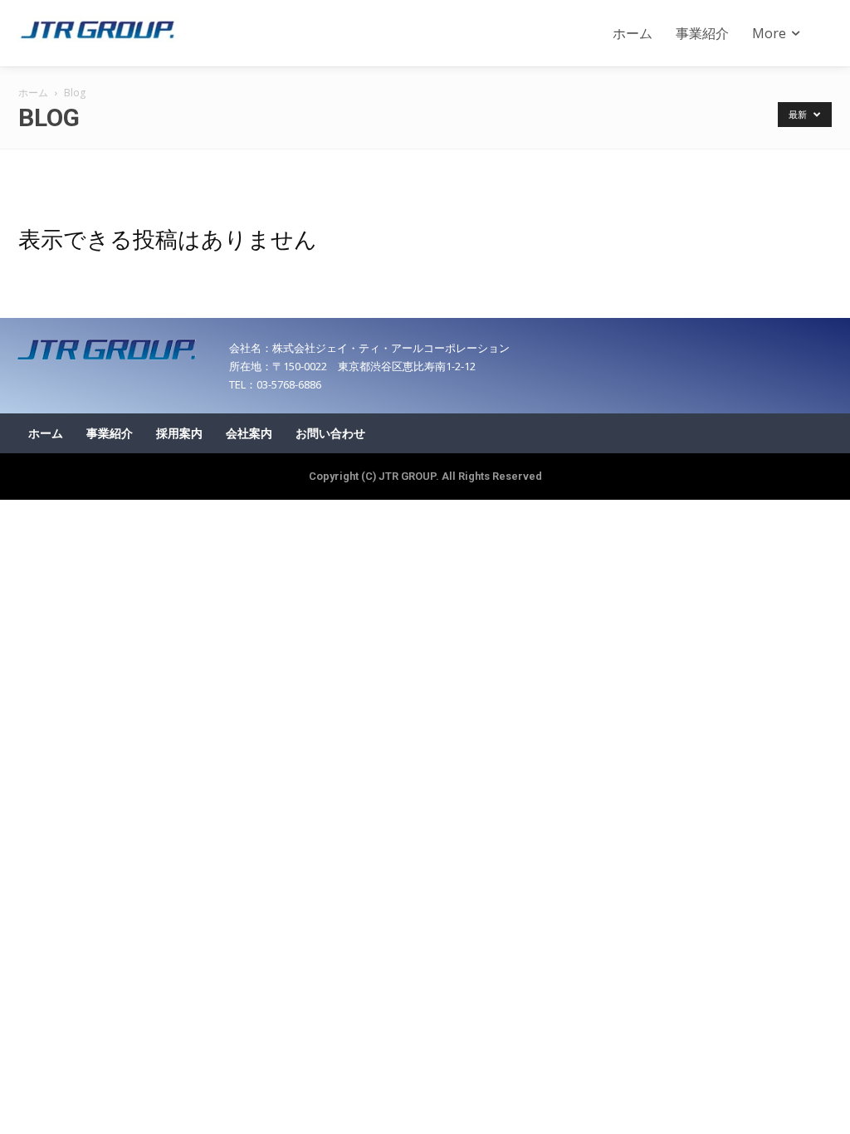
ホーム (33, 93)
